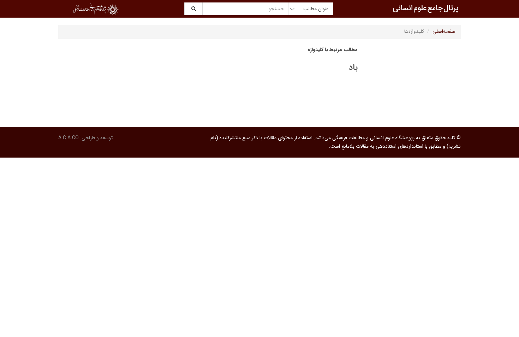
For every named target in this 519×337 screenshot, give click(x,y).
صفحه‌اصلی (443, 31)
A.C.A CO (68, 138)
